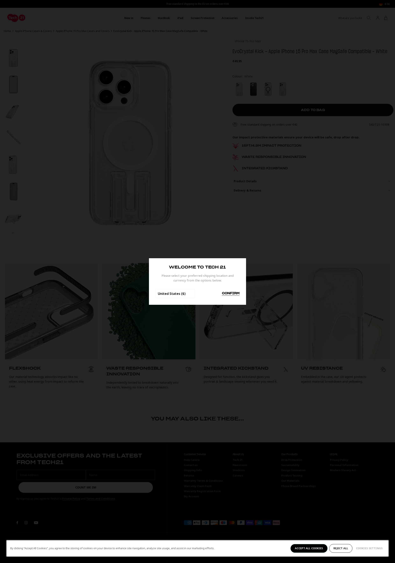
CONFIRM (230, 293)
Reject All (340, 548)
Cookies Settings (369, 548)
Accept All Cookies (309, 548)
